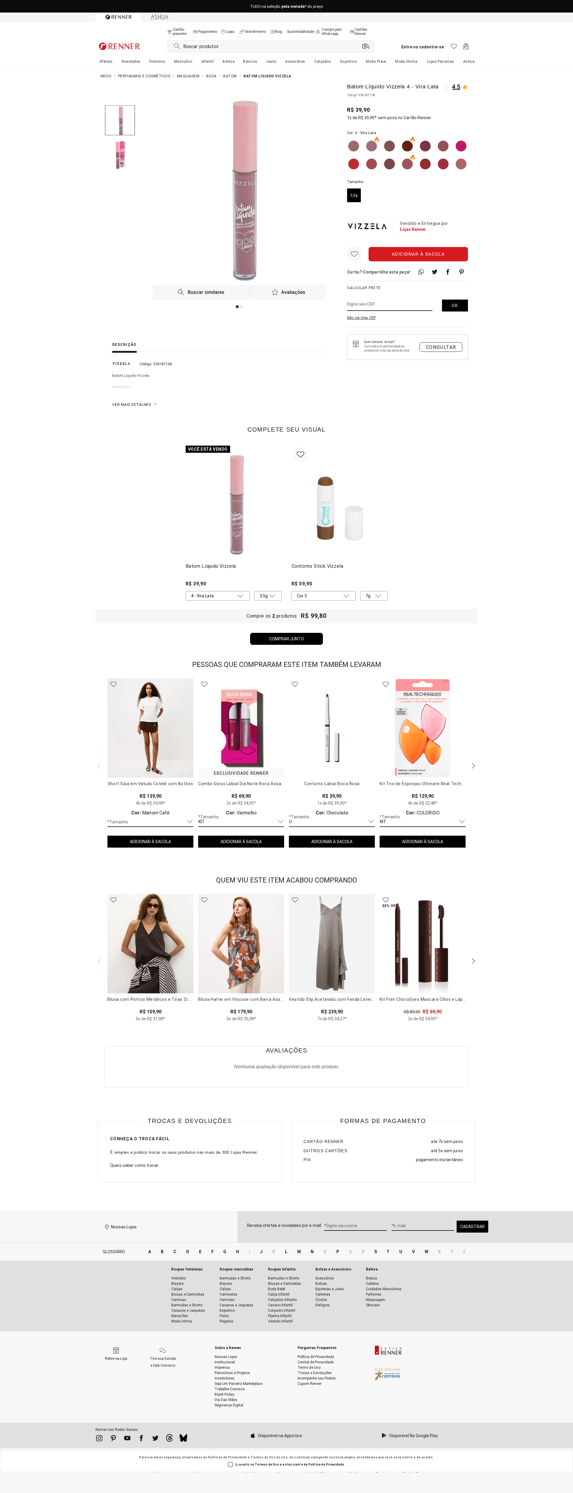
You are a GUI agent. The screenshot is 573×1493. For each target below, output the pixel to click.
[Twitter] (155, 1439)
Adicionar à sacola (418, 254)
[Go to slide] (237, 306)
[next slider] (98, 765)
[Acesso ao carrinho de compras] (466, 48)
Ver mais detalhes (131, 405)
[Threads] (169, 1439)
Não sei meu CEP (361, 318)
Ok (455, 305)
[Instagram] (99, 1439)
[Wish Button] (354, 254)
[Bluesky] (183, 1439)
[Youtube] (127, 1439)
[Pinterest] (113, 1439)
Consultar (441, 347)
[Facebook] (141, 1439)
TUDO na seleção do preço (286, 6)
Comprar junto (286, 638)
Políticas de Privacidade (227, 1457)
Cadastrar (472, 1226)
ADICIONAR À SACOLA (150, 841)
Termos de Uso (263, 1457)
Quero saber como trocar (134, 1165)
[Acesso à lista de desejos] (454, 48)
